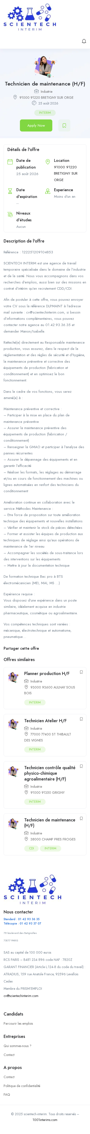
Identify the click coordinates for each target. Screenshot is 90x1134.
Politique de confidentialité (22, 1085)
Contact (9, 1054)
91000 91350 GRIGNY (47, 792)
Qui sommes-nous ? (17, 1045)
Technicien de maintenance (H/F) (49, 823)
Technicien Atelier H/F (45, 721)
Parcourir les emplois (18, 1023)
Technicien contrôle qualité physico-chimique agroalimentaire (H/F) (49, 773)
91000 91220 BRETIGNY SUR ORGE (46, 97)
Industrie (46, 91)
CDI (31, 848)
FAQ (7, 1094)
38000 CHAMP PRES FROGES (53, 839)
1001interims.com (45, 1119)
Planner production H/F (47, 673)
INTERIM (45, 112)
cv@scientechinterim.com (21, 995)
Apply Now (36, 125)
